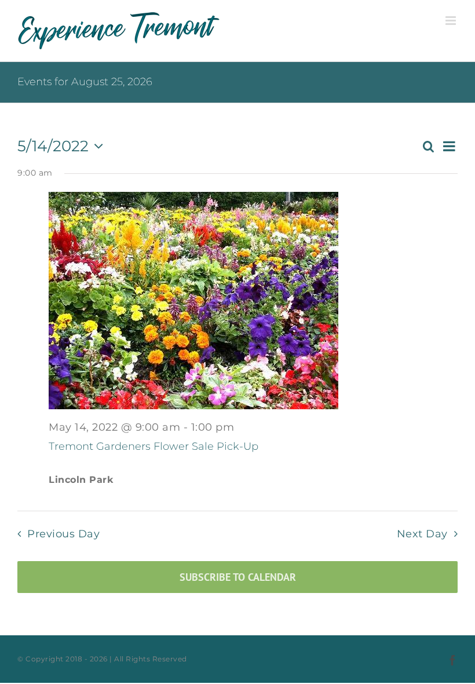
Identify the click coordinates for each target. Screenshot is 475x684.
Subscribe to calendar (238, 577)
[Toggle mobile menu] (451, 20)
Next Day (422, 533)
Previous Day (63, 533)
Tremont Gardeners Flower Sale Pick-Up (153, 446)
